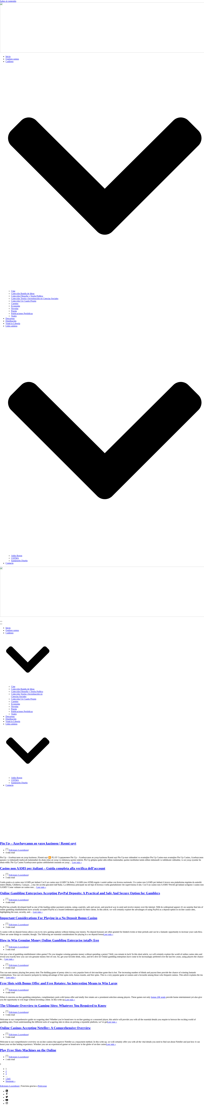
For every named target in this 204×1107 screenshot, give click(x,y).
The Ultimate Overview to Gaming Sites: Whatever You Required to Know (53, 1005)
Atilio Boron (16, 555)
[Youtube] (7, 1100)
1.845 (8, 1079)
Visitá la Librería (13, 323)
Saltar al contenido (8, 1)
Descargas (10, 318)
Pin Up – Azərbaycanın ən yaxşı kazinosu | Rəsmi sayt (38, 843)
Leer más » (77, 862)
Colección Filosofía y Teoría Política (27, 296)
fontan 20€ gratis (158, 997)
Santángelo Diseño (19, 560)
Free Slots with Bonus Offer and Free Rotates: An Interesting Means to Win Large (58, 983)
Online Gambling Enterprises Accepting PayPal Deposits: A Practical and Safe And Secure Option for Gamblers (80, 893)
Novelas (14, 308)
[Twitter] (7, 1097)
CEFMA (15, 558)
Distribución (11, 321)
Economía (15, 306)
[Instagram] (7, 1103)
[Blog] (7, 1091)
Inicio (8, 56)
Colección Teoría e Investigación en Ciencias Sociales (34, 298)
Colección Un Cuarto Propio (23, 301)
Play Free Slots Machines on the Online (28, 1050)
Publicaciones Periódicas (22, 313)
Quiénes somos (12, 59)
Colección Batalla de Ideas (22, 293)
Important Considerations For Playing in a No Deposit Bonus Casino (48, 918)
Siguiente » (10, 1081)
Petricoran (42, 1086)
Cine (13, 291)
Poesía (14, 311)
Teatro (14, 316)
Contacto (9, 563)
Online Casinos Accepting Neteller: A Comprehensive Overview (45, 1028)
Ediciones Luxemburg (18, 850)
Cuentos (14, 303)
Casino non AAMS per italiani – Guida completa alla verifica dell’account (52, 868)
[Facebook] (7, 1094)
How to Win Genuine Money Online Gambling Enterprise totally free (49, 940)
